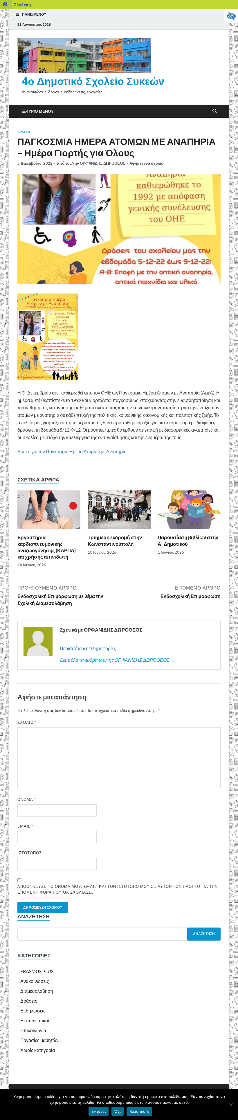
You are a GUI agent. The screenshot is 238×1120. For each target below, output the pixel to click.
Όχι (117, 1111)
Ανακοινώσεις (34, 981)
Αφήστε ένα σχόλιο (146, 163)
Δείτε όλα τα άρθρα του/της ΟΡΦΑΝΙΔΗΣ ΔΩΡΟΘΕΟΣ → (117, 660)
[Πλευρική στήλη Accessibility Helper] (231, 16)
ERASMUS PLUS (36, 971)
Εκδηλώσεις (33, 1010)
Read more (139, 1111)
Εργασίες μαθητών (39, 1040)
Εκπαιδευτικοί (34, 1020)
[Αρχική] (6, 4)
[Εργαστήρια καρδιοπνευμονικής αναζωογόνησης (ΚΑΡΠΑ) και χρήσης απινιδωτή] (48, 511)
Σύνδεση (22, 4)
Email (25, 826)
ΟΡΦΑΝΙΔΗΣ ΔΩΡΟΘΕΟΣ (102, 163)
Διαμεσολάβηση (36, 991)
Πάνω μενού (34, 14)
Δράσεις (24, 132)
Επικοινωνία (33, 1030)
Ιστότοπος (29, 852)
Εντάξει (98, 1111)
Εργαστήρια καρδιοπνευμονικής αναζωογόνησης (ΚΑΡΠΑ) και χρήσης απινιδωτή (46, 546)
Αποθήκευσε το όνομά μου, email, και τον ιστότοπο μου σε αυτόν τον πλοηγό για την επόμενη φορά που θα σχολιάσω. (117, 889)
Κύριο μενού (40, 111)
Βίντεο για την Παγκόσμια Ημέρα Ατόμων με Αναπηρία (72, 451)
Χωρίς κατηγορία (37, 1050)
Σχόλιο (27, 722)
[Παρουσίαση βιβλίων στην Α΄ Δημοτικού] (189, 511)
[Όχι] (231, 1105)
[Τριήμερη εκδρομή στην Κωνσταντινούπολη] (119, 511)
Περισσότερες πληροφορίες (88, 648)
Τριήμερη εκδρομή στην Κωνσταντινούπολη (115, 540)
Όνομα (26, 799)
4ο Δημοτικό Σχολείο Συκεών (93, 81)
